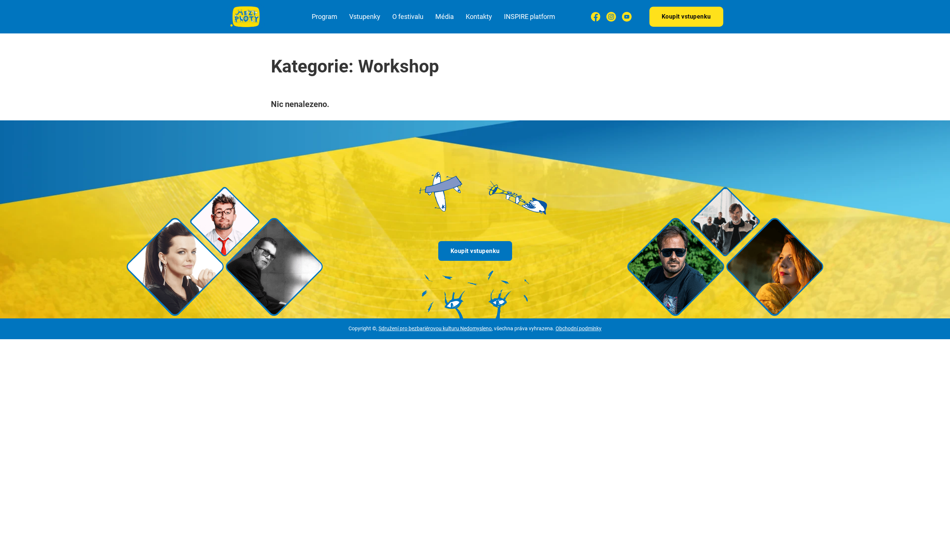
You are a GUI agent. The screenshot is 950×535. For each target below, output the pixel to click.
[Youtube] (627, 17)
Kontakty (479, 16)
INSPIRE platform (529, 16)
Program (324, 16)
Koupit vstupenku (686, 16)
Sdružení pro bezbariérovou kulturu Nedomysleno (435, 328)
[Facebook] (595, 17)
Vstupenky (364, 16)
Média (444, 16)
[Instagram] (611, 17)
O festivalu (407, 16)
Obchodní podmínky (579, 328)
